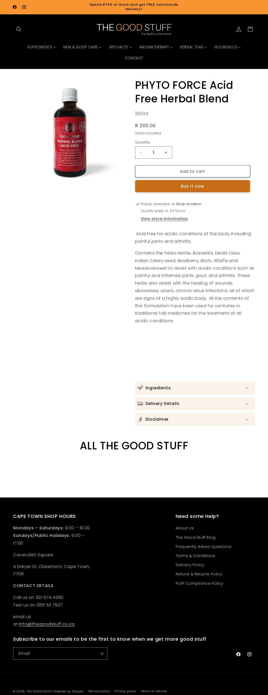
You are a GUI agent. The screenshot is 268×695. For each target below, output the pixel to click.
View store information (164, 218)
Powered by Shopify (68, 691)
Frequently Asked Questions (204, 546)
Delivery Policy (190, 564)
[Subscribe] (101, 653)
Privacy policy (125, 691)
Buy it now (192, 186)
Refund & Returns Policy (199, 574)
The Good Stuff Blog (195, 537)
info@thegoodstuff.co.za (47, 624)
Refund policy (99, 691)
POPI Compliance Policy (199, 583)
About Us (185, 528)
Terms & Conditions (195, 555)
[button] (19, 29)
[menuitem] (42, 47)
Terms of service (154, 691)
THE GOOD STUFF (40, 691)
